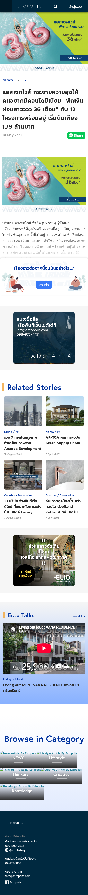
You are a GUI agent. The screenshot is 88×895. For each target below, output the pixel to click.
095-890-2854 (14, 846)
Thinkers (20, 774)
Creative (61, 774)
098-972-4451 (14, 872)
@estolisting (17, 850)
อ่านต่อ (44, 284)
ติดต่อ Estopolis (15, 836)
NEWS (7, 80)
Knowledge (22, 790)
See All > (78, 616)
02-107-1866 (13, 863)
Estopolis (15, 882)
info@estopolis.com (17, 876)
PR (24, 80)
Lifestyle (57, 758)
